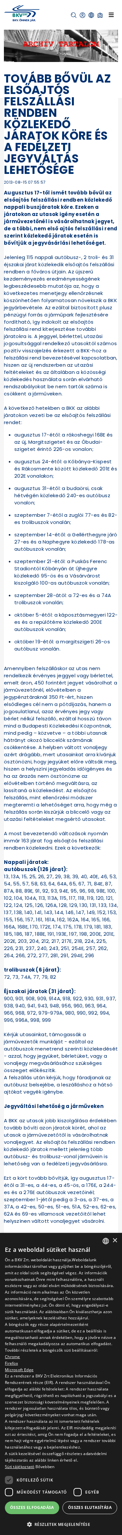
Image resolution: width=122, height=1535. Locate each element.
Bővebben (44, 1466)
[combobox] (105, 1241)
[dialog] (61, 1384)
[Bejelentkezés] (82, 15)
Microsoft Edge (19, 1370)
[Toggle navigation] (111, 14)
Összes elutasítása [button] (90, 1507)
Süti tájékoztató (19, 1466)
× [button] (114, 1240)
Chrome (12, 1356)
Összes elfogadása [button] (32, 1507)
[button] (73, 15)
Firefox (11, 1363)
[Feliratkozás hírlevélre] (100, 15)
